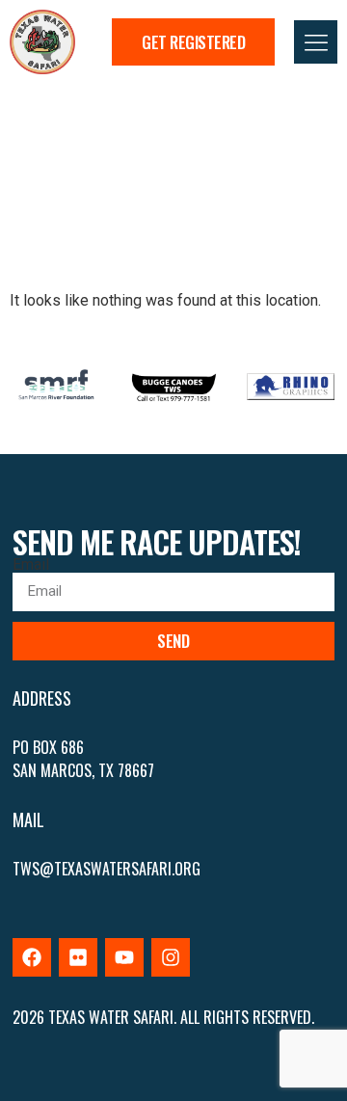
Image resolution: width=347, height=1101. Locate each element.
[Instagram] (170, 957)
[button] (315, 42)
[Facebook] (32, 957)
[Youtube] (124, 957)
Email (31, 565)
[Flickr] (78, 957)
